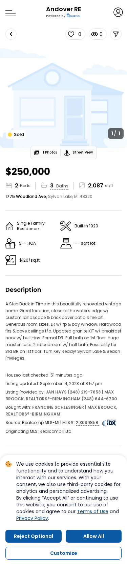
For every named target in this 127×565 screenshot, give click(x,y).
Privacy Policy (32, 518)
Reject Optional (33, 536)
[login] (117, 11)
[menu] (8, 11)
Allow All (93, 536)
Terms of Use (92, 511)
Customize (63, 553)
